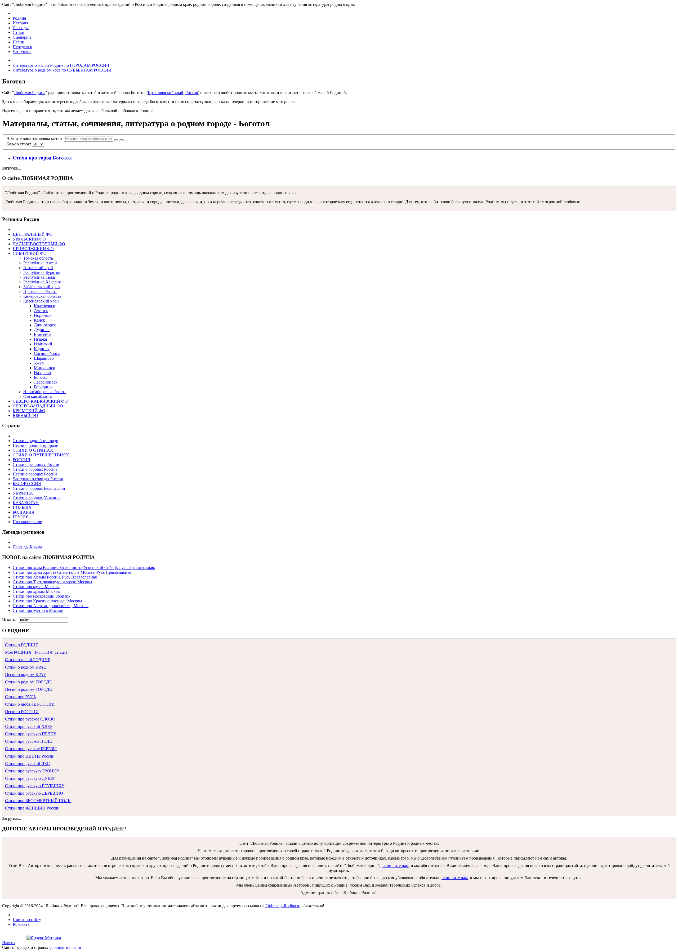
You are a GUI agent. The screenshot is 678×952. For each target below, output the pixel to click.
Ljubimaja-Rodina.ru (282, 906)
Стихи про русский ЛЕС (27, 763)
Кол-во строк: (19, 144)
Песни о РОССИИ (22, 711)
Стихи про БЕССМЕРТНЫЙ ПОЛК (38, 800)
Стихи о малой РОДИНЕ (27, 659)
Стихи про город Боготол (42, 158)
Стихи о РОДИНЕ (21, 645)
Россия (191, 92)
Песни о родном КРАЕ (25, 674)
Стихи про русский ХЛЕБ (28, 726)
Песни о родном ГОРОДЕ (28, 689)
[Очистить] (121, 140)
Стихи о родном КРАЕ (25, 667)
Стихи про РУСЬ (20, 697)
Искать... (10, 619)
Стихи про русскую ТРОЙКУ (32, 771)
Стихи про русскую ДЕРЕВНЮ (34, 793)
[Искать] (116, 140)
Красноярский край (165, 92)
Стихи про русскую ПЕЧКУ (30, 734)
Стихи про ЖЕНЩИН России (32, 808)
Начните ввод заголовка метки (35, 138)
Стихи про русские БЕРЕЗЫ (31, 748)
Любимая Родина (29, 92)
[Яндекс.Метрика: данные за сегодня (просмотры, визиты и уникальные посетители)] (43, 938)
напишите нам (395, 865)
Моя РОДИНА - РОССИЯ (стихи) (36, 652)
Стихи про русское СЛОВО (30, 719)
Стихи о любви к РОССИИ (30, 704)
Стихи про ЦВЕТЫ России (30, 756)
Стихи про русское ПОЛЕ (28, 741)
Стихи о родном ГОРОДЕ (28, 682)
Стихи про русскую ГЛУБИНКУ (34, 786)
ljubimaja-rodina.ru (65, 947)
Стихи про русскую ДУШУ (30, 778)
